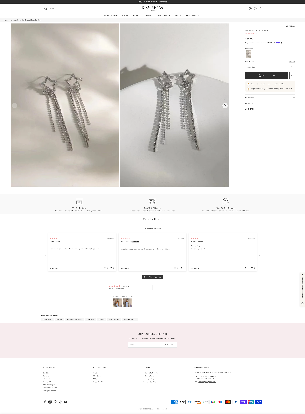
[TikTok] (60, 402)
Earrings (59, 319)
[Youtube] (65, 402)
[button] (58, 8)
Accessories (15, 20)
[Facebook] (44, 402)
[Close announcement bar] (302, 2)
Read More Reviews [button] (152, 277)
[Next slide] (260, 256)
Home (6, 20)
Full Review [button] (54, 268)
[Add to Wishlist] (292, 75)
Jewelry (102, 319)
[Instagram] (50, 402)
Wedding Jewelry (130, 319)
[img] (54, 238)
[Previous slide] (45, 256)
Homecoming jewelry (75, 319)
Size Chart (292, 61)
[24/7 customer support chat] (302, 303)
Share (251, 109)
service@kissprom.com (207, 382)
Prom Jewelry (114, 319)
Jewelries (90, 319)
